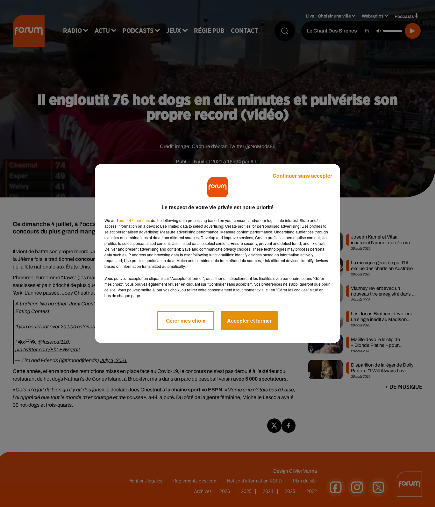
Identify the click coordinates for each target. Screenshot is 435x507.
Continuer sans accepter (302, 175)
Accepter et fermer (249, 320)
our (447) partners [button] (134, 220)
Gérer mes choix (185, 320)
